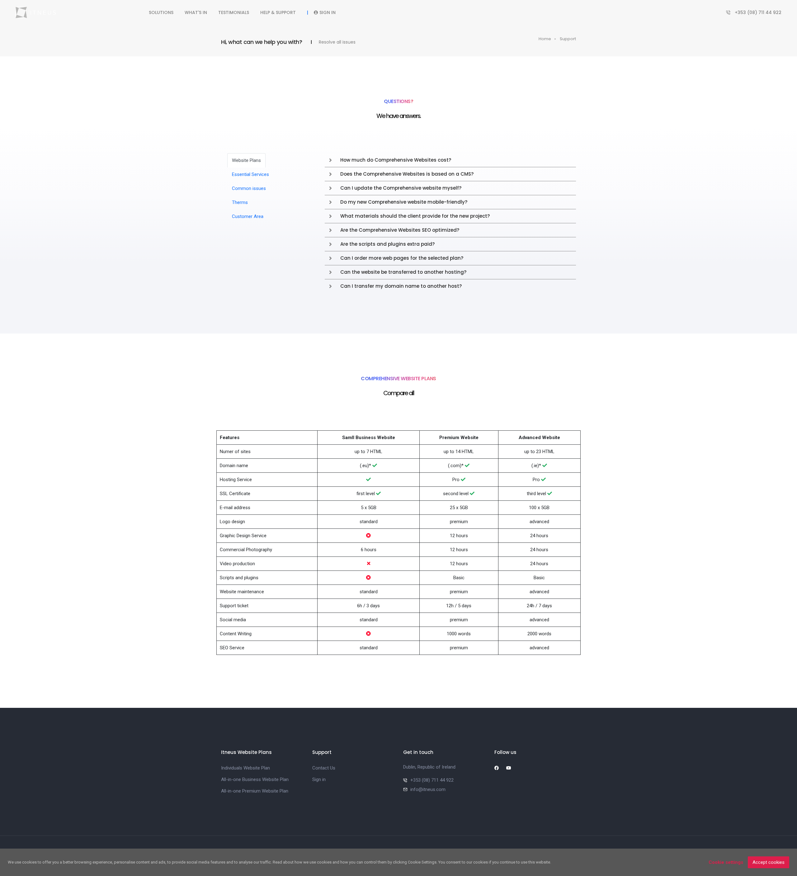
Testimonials (233, 12)
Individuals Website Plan (245, 768)
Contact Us (323, 768)
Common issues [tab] (249, 188)
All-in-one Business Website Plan (255, 779)
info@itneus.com (428, 789)
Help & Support (278, 12)
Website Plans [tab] (246, 160)
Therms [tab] (240, 202)
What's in (196, 12)
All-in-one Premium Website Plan (254, 791)
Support (568, 39)
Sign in (327, 12)
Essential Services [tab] (250, 174)
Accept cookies (768, 862)
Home (545, 39)
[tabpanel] (450, 223)
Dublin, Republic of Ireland (429, 767)
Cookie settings (726, 862)
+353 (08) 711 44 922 (758, 12)
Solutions (161, 12)
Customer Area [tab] (247, 216)
